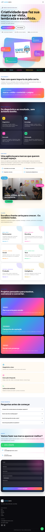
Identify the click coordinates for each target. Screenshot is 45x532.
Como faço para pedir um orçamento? (10, 422)
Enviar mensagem (23, 488)
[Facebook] (4, 525)
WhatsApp (5, 471)
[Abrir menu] (43, 2)
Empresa (5, 466)
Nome (4, 462)
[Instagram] (2, 525)
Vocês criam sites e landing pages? (10, 413)
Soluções (2, 512)
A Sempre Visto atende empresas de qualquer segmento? (15, 409)
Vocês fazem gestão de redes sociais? (10, 418)
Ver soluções (20, 27)
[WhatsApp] (42, 529)
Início (2, 509)
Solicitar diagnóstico (7, 27)
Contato (2, 515)
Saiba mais (4, 241)
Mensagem (5, 480)
